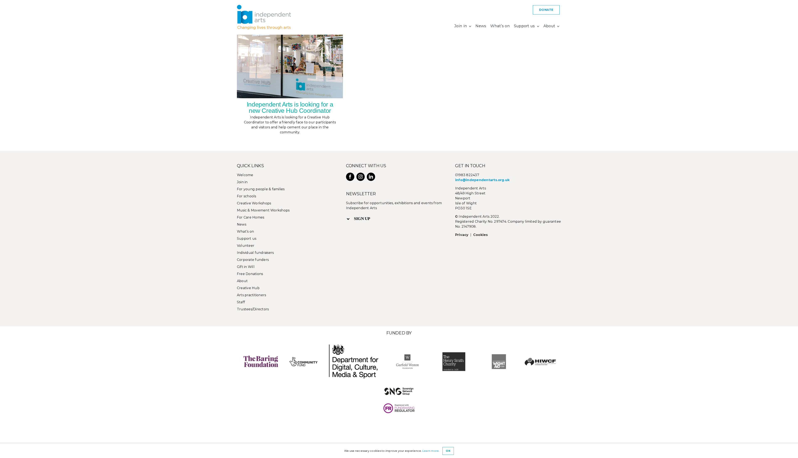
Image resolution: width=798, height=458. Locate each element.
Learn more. (431, 450)
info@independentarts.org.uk (482, 180)
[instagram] (360, 177)
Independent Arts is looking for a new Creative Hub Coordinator (290, 107)
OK (448, 450)
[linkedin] (371, 177)
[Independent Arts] (264, 6)
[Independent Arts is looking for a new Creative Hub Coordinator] (290, 66)
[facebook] (350, 177)
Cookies (480, 235)
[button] (396, 218)
